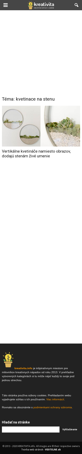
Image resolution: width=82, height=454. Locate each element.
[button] (76, 5)
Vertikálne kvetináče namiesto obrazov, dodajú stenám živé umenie (36, 153)
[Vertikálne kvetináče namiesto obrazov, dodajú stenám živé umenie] (41, 126)
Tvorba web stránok (32, 449)
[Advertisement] (41, 53)
